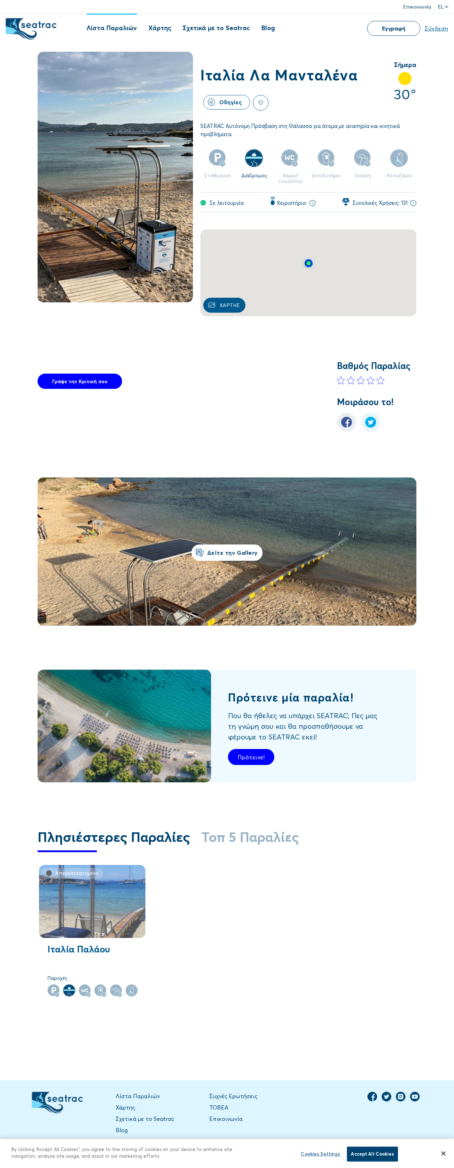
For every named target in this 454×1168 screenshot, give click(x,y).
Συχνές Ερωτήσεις (233, 1095)
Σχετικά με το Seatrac (216, 28)
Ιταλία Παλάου (79, 949)
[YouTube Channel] (415, 1099)
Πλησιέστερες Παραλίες (114, 836)
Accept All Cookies (372, 1154)
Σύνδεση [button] (436, 28)
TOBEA (218, 1107)
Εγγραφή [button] (393, 28)
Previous (381, 1013)
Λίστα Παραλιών (112, 28)
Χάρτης (159, 28)
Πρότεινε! (251, 757)
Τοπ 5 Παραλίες (250, 836)
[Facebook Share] (346, 429)
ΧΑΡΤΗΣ (230, 305)
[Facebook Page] (372, 1099)
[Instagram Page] (401, 1099)
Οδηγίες (230, 102)
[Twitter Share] (370, 429)
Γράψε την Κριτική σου (79, 381)
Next (405, 1013)
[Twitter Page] (387, 1099)
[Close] (443, 1153)
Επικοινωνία (417, 7)
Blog (268, 28)
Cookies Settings (320, 1154)
